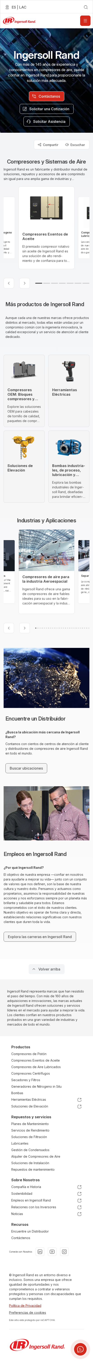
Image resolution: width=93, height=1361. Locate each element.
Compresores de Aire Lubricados (36, 1067)
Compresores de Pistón (28, 1054)
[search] (86, 7)
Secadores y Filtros (25, 1080)
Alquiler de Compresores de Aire (35, 1156)
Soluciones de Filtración (29, 1137)
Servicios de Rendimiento (30, 1130)
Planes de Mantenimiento (30, 1124)
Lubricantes (19, 1143)
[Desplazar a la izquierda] (9, 283)
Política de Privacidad (25, 1305)
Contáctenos (20, 1238)
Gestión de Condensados (30, 1150)
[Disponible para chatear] (80, 1349)
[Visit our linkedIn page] (40, 1251)
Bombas (17, 1093)
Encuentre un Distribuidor (30, 1231)
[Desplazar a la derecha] (24, 283)
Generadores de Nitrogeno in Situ (36, 1086)
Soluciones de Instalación (30, 1163)
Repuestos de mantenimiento (33, 1169)
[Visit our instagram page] (64, 1251)
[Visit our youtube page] (52, 1251)
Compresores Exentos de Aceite (35, 1060)
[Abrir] (85, 21)
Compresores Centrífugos (30, 1073)
